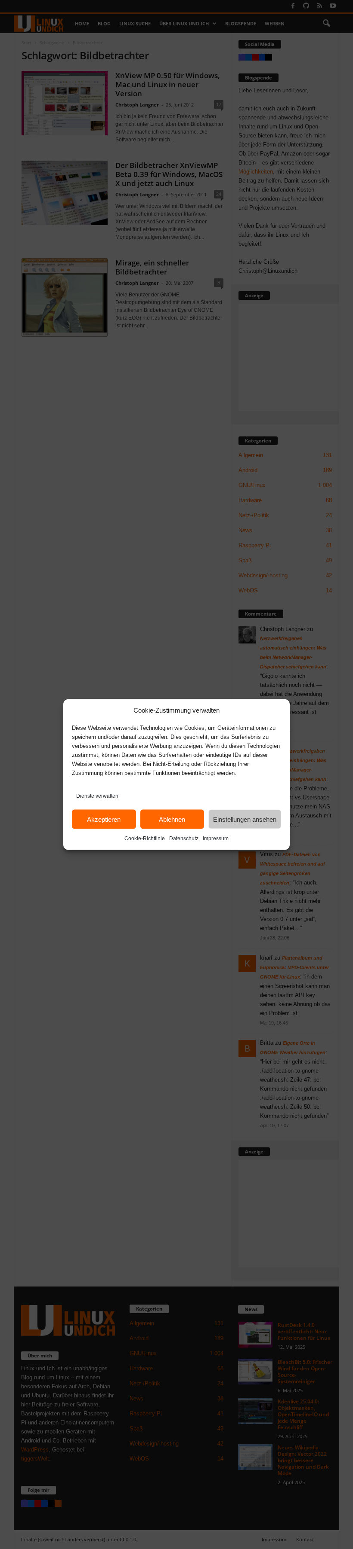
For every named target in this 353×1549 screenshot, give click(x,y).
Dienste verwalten (97, 796)
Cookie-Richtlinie (144, 838)
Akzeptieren (104, 819)
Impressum (216, 838)
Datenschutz (183, 838)
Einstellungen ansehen (244, 819)
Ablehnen (172, 819)
